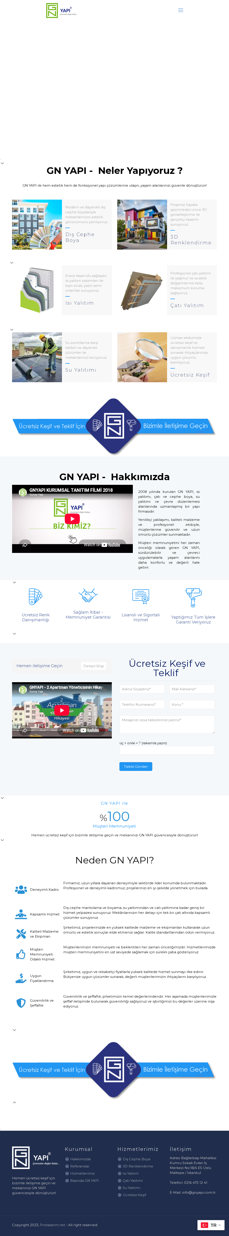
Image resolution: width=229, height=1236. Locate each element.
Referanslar (79, 1166)
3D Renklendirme (138, 1166)
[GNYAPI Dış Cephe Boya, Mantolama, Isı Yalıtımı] (62, 10)
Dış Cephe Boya (136, 1159)
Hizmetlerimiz (82, 1173)
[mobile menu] (180, 10)
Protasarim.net (53, 1225)
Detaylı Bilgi (93, 666)
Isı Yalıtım (131, 1173)
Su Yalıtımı (131, 1188)
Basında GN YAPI (84, 1180)
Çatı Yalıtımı (133, 1180)
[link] (114, 427)
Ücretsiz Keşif (134, 1195)
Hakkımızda (80, 1159)
